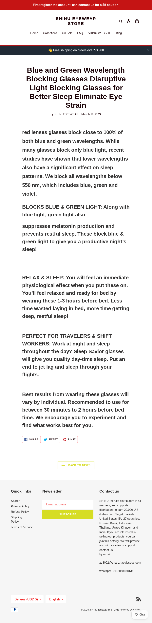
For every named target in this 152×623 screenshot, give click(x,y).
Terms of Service (22, 527)
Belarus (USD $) (26, 599)
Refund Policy (20, 511)
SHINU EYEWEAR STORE (76, 21)
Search (15, 500)
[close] (147, 49)
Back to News (79, 465)
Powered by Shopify (130, 609)
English (54, 599)
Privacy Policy (20, 506)
